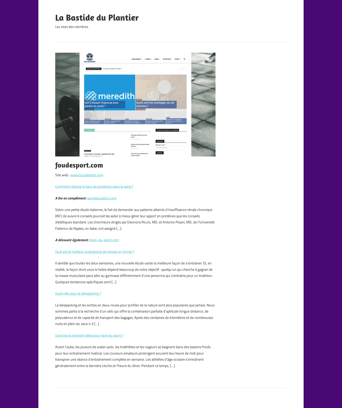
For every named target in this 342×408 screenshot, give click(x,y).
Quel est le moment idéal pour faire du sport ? (89, 335)
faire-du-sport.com (104, 240)
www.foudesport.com (86, 175)
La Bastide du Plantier (97, 17)
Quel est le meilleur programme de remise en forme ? (94, 251)
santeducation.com (102, 198)
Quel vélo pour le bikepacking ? (78, 293)
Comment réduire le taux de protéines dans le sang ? (94, 186)
